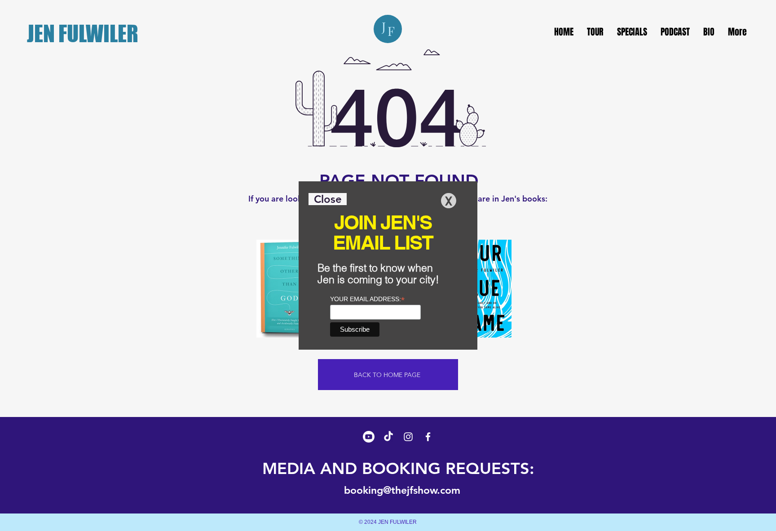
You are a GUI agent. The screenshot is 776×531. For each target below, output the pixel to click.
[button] (328, 199)
